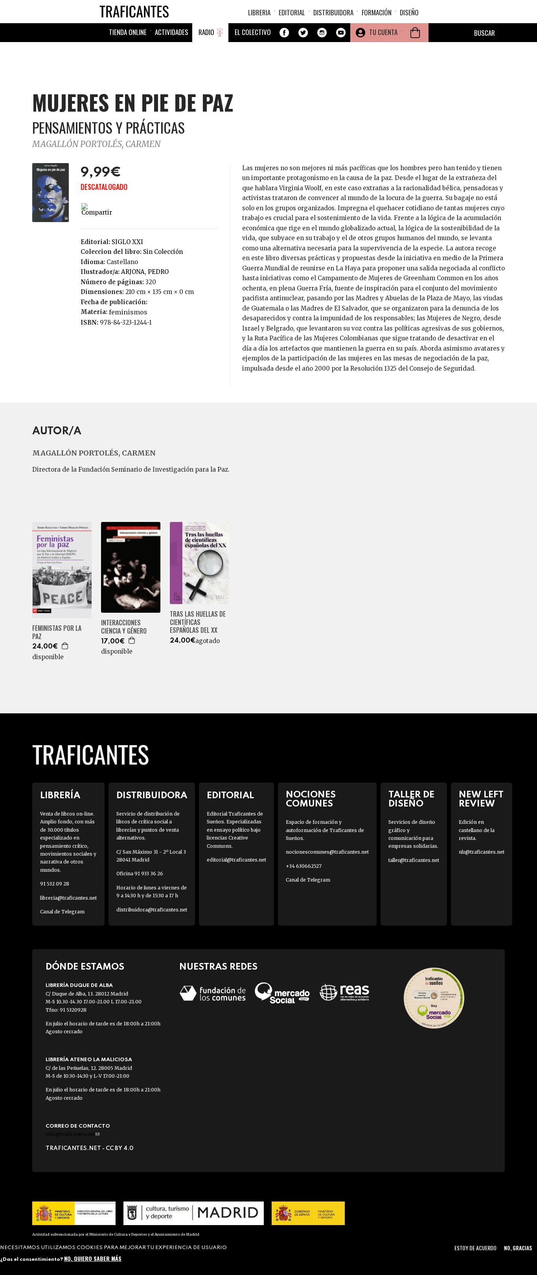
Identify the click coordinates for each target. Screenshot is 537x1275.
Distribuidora (333, 12)
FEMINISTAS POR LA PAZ (56, 632)
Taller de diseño (411, 799)
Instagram (322, 32)
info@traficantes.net (72, 1134)
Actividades (171, 32)
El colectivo (253, 32)
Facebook (284, 32)
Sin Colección (163, 251)
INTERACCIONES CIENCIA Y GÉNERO (124, 627)
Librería (60, 795)
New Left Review (481, 799)
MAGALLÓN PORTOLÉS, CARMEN (96, 144)
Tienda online (128, 32)
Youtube (340, 32)
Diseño (409, 12)
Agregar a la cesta (65, 645)
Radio (206, 32)
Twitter (303, 32)
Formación (377, 12)
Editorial (292, 12)
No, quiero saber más (92, 1258)
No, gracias (518, 1248)
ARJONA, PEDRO (145, 272)
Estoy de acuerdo (475, 1248)
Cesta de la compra (415, 32)
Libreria (259, 12)
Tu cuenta (383, 32)
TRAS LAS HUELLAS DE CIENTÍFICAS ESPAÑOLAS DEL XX (198, 622)
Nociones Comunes (311, 799)
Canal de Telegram (62, 912)
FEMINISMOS (128, 312)
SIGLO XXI (127, 242)
